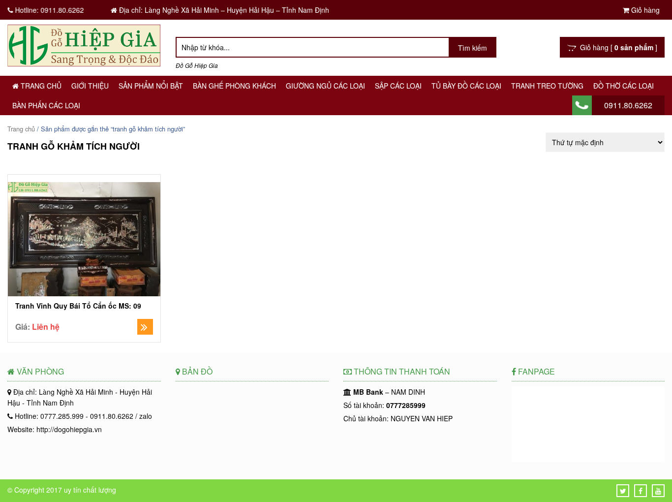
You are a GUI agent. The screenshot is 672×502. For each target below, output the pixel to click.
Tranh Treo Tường (547, 86)
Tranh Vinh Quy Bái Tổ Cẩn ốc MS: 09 (78, 306)
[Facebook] (640, 491)
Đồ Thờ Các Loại (623, 86)
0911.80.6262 (628, 105)
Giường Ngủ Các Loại (325, 86)
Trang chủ (40, 86)
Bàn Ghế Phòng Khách (234, 86)
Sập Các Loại (398, 86)
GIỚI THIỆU (90, 86)
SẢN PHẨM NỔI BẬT (151, 86)
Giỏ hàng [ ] (616, 47)
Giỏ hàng (644, 10)
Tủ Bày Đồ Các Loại (466, 86)
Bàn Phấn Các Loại (46, 105)
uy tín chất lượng (90, 490)
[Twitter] (623, 491)
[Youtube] (658, 491)
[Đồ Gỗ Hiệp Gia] (83, 63)
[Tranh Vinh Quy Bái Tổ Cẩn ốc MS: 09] (84, 240)
